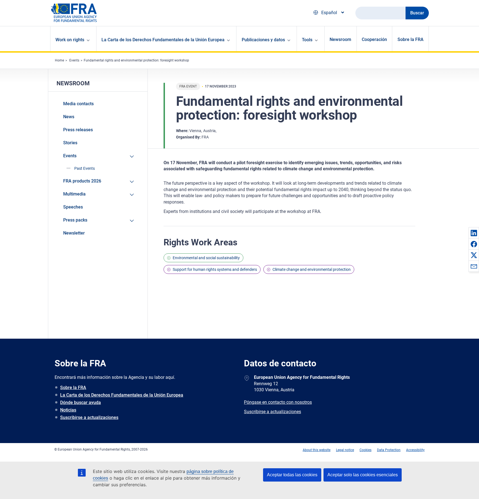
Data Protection (389, 450)
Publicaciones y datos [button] (263, 39)
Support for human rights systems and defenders (215, 269)
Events (74, 60)
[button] (474, 232)
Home (59, 60)
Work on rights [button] (69, 39)
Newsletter (74, 233)
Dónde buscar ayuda (80, 402)
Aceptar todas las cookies (292, 474)
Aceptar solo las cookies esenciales (362, 474)
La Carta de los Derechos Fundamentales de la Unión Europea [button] (163, 39)
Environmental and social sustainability (206, 258)
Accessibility (415, 450)
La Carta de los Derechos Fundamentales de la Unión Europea (121, 395)
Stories (70, 142)
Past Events (84, 168)
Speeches (73, 207)
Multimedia (74, 194)
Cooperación (374, 39)
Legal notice (345, 450)
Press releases (78, 129)
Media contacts (78, 103)
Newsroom (340, 39)
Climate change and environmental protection (311, 269)
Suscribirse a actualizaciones (89, 417)
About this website (316, 450)
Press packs (75, 220)
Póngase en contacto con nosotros (278, 402)
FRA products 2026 (82, 181)
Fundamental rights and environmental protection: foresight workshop (136, 60)
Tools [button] (307, 39)
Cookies (365, 450)
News (68, 116)
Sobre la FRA (411, 39)
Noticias (68, 410)
